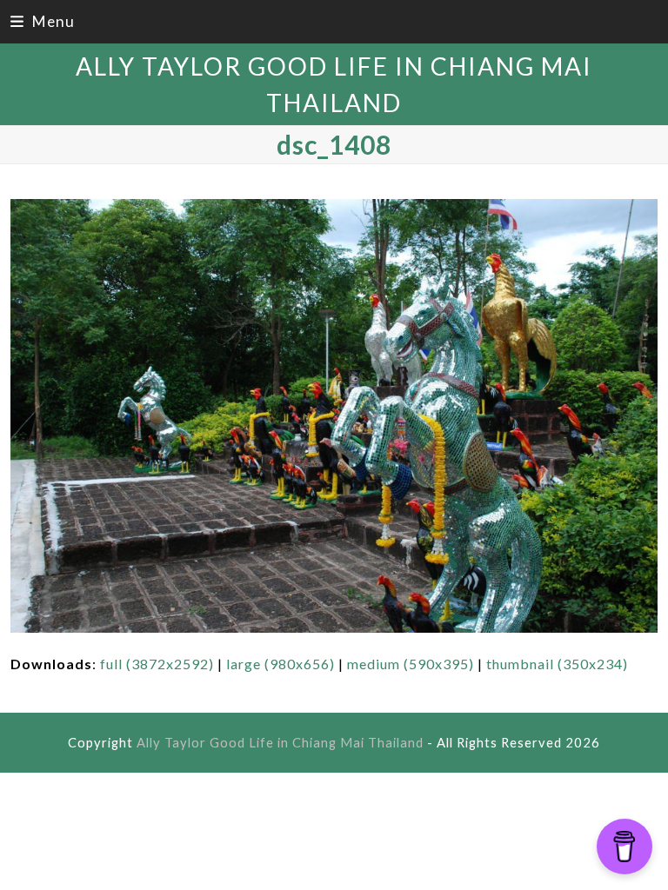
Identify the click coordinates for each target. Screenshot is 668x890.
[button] (42, 21)
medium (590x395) (410, 663)
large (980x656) (280, 663)
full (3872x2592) (157, 663)
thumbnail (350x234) (557, 663)
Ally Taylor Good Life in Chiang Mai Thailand (280, 742)
